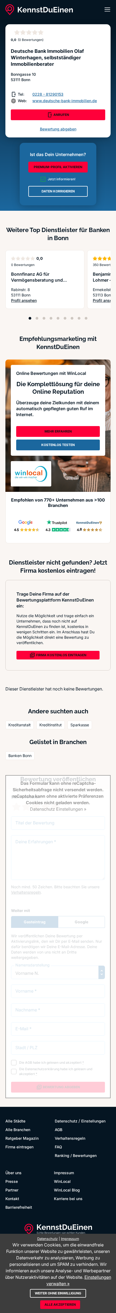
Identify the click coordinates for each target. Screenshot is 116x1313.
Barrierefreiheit (18, 1207)
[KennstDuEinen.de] (39, 9)
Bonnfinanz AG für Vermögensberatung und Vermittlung (37, 280)
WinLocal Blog (67, 1190)
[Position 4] (51, 318)
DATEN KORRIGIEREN (58, 191)
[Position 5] (58, 318)
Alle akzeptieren (60, 1304)
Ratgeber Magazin (22, 1138)
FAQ (58, 1147)
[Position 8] (79, 318)
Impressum (64, 1172)
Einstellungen (93, 1121)
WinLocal (62, 1181)
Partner (11, 1190)
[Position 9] (86, 318)
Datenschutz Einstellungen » (58, 809)
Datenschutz (66, 1121)
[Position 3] (44, 318)
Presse (11, 1181)
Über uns (13, 1172)
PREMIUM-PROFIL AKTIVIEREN (58, 167)
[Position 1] (30, 318)
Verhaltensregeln (70, 1138)
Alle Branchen (17, 1129)
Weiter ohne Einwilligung (58, 1293)
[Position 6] (65, 318)
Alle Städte (15, 1121)
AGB (58, 1129)
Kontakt (12, 1198)
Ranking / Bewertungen (76, 1155)
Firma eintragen (19, 1147)
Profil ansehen (45, 300)
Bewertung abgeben (58, 129)
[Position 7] (72, 318)
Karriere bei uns (68, 1198)
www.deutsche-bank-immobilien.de (64, 100)
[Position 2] (37, 318)
